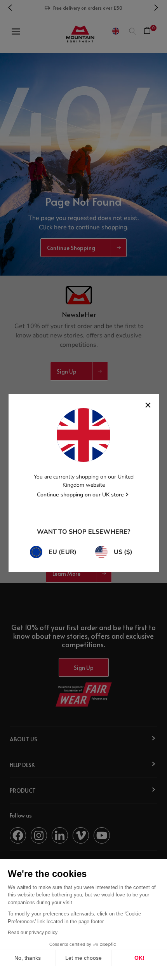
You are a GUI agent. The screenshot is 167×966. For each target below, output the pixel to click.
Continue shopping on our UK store (80, 494)
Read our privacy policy (32, 932)
